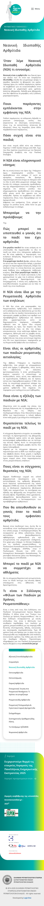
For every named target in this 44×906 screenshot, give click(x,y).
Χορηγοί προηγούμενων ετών (18, 778)
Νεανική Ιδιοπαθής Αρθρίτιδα (22, 29)
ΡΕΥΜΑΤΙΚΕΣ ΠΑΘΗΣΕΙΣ (15, 26)
